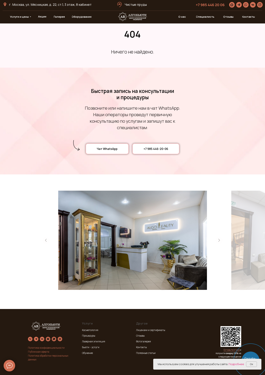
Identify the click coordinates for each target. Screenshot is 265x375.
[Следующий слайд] (219, 240)
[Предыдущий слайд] (46, 240)
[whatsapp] (54, 339)
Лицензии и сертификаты (150, 330)
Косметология (90, 330)
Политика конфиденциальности (46, 347)
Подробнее (236, 364)
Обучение (87, 353)
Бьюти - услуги (90, 347)
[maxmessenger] (60, 339)
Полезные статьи (146, 353)
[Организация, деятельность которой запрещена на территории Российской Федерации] (48, 339)
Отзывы (140, 335)
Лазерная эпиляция (93, 341)
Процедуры (88, 335)
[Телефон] (30, 339)
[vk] (42, 339)
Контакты (141, 347)
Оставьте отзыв (232, 349)
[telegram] (36, 339)
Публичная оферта (38, 351)
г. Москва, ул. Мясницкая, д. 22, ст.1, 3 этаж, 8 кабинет (50, 4)
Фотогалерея (143, 341)
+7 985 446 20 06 (210, 4)
